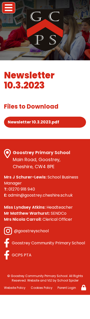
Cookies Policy (41, 288)
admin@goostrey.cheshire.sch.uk (38, 195)
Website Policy (15, 288)
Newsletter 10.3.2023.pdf (33, 122)
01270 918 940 (19, 189)
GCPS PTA (22, 255)
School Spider (67, 280)
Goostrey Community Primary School (48, 243)
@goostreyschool (31, 231)
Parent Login (67, 288)
